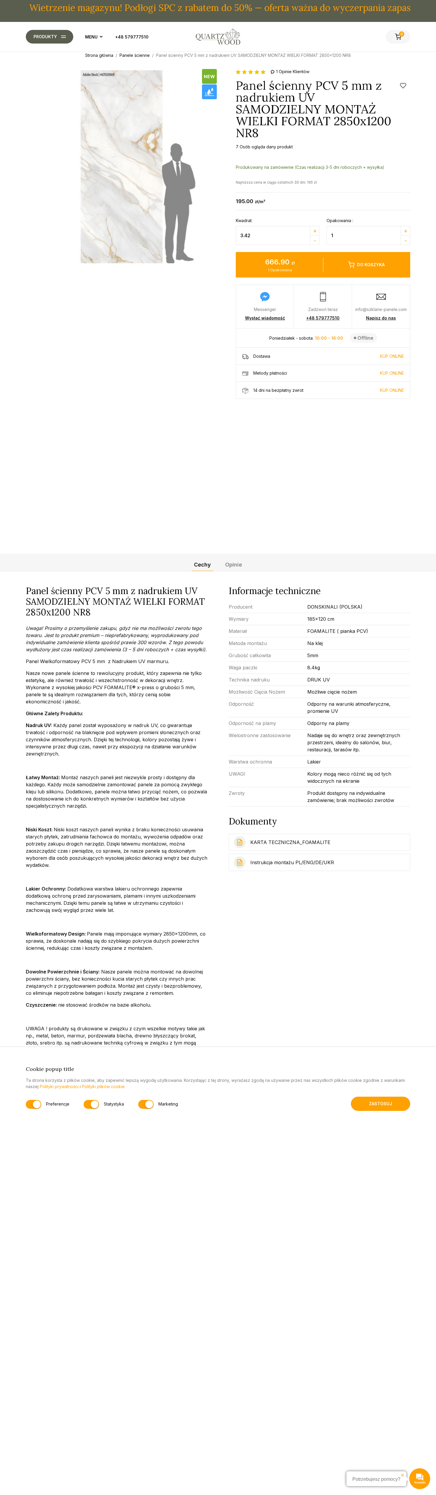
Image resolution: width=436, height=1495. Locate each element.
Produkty (45, 36)
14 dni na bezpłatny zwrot (328, 390)
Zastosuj (380, 1103)
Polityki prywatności (59, 1086)
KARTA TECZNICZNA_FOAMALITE (290, 842)
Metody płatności (328, 373)
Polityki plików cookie (103, 1086)
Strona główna (99, 55)
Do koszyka (371, 264)
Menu (91, 36)
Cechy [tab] (202, 565)
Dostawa (328, 356)
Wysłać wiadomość (265, 317)
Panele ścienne (135, 55)
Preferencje (57, 1103)
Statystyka (114, 1103)
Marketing (168, 1103)
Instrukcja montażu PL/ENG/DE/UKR (292, 862)
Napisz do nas (381, 317)
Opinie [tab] (233, 565)
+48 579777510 (132, 36)
